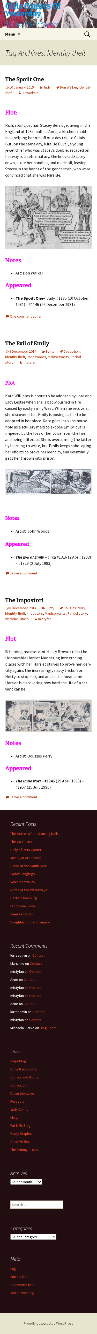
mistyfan (29, 362)
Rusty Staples (21, 1133)
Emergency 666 (22, 914)
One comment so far (26, 316)
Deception (72, 351)
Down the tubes (22, 1093)
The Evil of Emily (27, 343)
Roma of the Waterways (28, 890)
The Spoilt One (24, 79)
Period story (77, 613)
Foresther (18, 1101)
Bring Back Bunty (23, 1069)
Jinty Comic (19, 1109)
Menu (10, 34)
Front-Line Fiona (22, 906)
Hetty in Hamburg (23, 898)
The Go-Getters (22, 841)
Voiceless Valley (22, 882)
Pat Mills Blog (20, 1125)
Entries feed (19, 1276)
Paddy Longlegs (22, 874)
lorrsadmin (30, 92)
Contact (38, 955)
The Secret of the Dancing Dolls (34, 833)
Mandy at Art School (25, 857)
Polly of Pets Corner (25, 849)
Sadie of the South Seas (29, 865)
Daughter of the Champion (30, 922)
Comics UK (18, 1085)
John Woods (36, 356)
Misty (14, 1117)
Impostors (35, 613)
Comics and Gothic (24, 1077)
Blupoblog (18, 1061)
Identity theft (15, 356)
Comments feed (22, 1284)
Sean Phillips (20, 1141)
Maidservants (58, 356)
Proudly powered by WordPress (48, 1323)
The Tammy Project (25, 1149)
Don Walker (68, 87)
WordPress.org (22, 1292)
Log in (14, 1268)
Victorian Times (17, 618)
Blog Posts (48, 1027)
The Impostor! (24, 600)
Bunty (50, 351)
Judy (47, 87)
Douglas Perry (74, 608)
